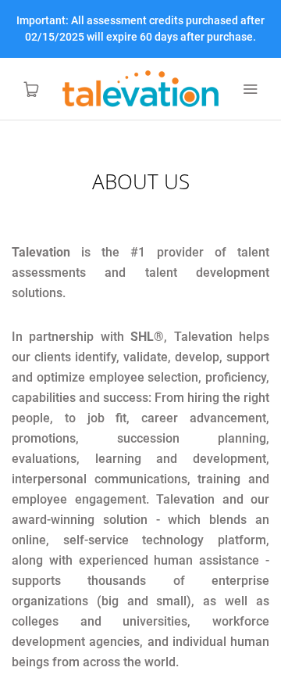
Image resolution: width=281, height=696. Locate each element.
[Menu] (249, 89)
